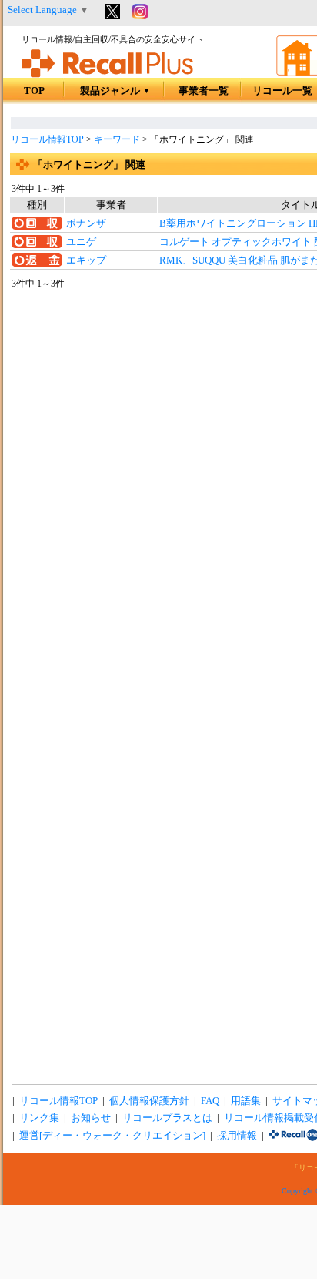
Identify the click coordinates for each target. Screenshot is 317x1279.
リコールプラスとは (167, 1118)
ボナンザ (86, 223)
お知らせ (91, 1118)
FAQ (210, 1101)
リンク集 (39, 1118)
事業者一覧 (204, 91)
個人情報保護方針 (149, 1101)
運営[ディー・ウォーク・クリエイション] (112, 1135)
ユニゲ (81, 242)
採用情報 (237, 1135)
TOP (34, 91)
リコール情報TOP (47, 139)
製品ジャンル (115, 91)
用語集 (246, 1101)
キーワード (117, 139)
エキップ (86, 260)
